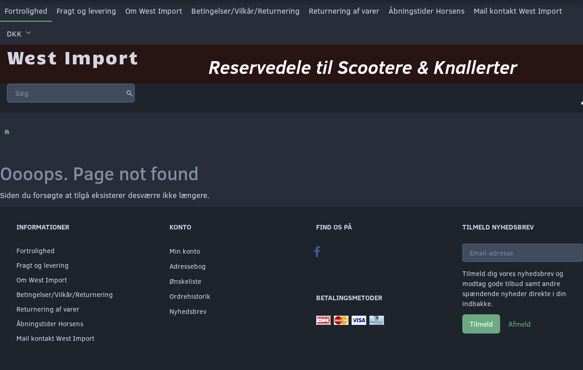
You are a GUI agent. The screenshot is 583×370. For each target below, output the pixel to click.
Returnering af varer (344, 10)
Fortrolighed (26, 10)
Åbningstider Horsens (427, 10)
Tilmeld (481, 323)
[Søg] (130, 93)
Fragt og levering (86, 10)
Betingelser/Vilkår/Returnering (245, 10)
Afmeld (519, 323)
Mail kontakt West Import (518, 10)
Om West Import (153, 10)
